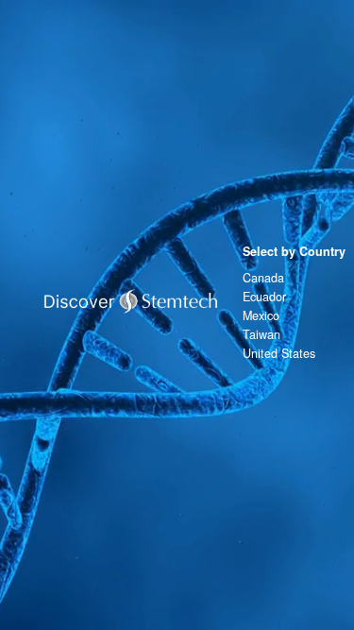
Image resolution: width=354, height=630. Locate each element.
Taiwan (261, 334)
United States (279, 353)
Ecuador (264, 296)
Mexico (261, 315)
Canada (263, 277)
